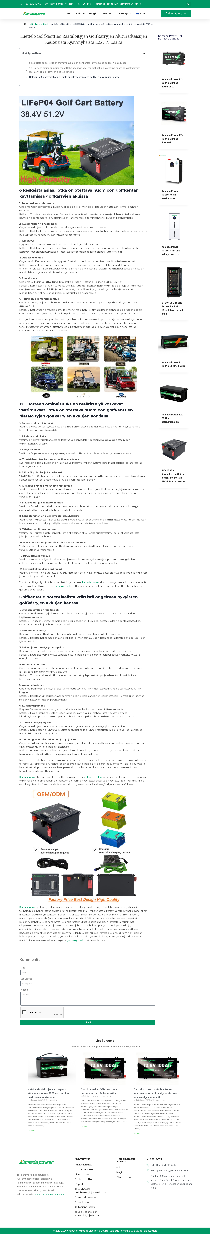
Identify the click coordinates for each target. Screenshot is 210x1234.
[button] (188, 4)
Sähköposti (26, 978)
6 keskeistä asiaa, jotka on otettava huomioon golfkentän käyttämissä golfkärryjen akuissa (77, 62)
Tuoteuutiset (41, 24)
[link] (49, 1194)
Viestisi (24, 989)
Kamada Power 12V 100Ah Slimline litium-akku (172, 139)
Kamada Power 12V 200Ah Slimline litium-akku (172, 83)
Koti (68, 13)
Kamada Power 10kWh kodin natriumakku (170, 195)
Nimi (22, 967)
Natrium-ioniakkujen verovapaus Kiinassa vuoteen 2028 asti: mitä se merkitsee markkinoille (48, 1093)
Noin (78, 13)
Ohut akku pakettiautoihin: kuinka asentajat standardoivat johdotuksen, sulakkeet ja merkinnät (156, 1093)
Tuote (103, 13)
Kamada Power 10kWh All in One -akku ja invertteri (172, 250)
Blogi (92, 13)
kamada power (90, 582)
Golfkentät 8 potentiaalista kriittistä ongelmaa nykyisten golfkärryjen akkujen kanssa (74, 77)
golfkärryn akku (63, 586)
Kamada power (28, 777)
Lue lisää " (32, 1131)
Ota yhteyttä (123, 13)
